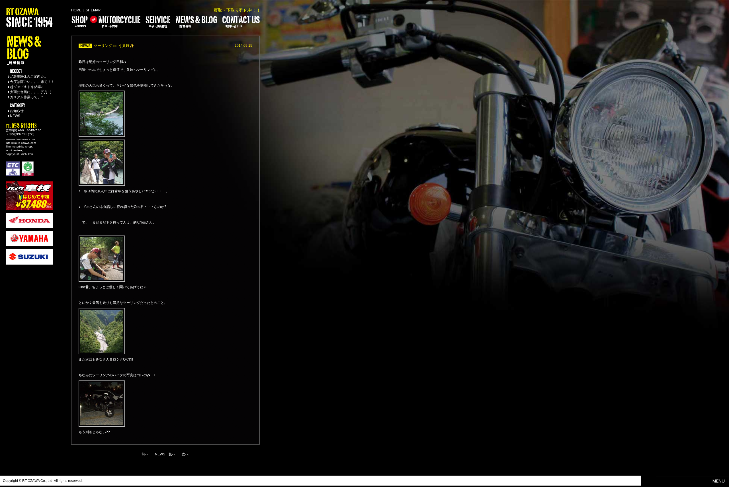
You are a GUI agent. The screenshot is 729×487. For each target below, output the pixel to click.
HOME (76, 10)
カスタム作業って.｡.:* (26, 97)
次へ (185, 454)
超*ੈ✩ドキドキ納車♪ (26, 87)
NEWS (15, 116)
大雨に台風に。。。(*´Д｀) (30, 92)
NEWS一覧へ (165, 454)
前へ (145, 454)
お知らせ (17, 111)
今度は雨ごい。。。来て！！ (32, 82)
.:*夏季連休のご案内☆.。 (29, 77)
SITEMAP (93, 10)
